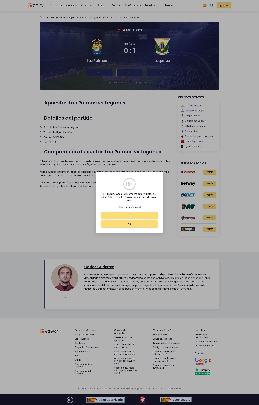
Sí (130, 215)
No (129, 223)
